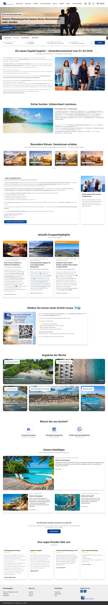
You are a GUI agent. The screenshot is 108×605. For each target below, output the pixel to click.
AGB (56, 595)
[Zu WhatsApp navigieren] (85, 3)
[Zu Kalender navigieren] (89, 3)
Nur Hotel (16, 37)
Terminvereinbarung (77, 3)
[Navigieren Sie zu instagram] (81, 591)
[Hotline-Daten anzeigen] (93, 3)
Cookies (25, 603)
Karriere (31, 595)
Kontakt (68, 3)
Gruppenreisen (19, 3)
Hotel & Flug (7, 37)
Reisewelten (28, 3)
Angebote (61, 3)
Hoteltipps (35, 3)
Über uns (55, 3)
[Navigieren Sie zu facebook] (85, 591)
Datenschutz (58, 593)
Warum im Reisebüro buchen (10, 592)
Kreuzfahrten (25, 37)
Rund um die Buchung (45, 3)
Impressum (57, 592)
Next (102, 158)
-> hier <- (13, 217)
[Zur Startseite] (8, 3)
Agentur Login (19, 603)
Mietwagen (35, 37)
